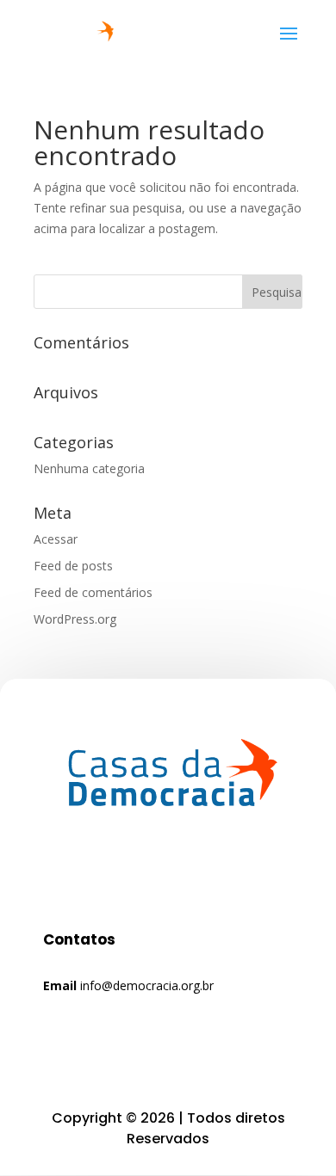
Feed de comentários (93, 592)
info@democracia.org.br (145, 985)
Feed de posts (73, 565)
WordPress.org (75, 619)
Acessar (56, 539)
